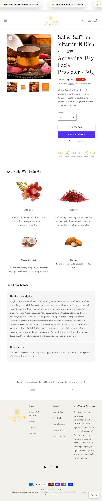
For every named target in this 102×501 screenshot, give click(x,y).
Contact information (52, 495)
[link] (28, 191)
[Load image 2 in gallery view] (23, 87)
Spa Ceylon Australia (54, 489)
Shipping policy (84, 492)
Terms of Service (58, 424)
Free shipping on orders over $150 (20, 4)
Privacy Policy (57, 412)
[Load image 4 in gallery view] (45, 87)
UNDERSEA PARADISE (34, 413)
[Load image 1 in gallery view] (12, 87)
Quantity (61, 112)
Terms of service (70, 492)
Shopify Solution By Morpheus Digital (25, 492)
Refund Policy (57, 418)
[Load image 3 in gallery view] (34, 87)
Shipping (71, 84)
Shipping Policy (58, 430)
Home (31, 421)
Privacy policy (58, 492)
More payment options (76, 141)
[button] (5, 20)
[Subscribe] (72, 390)
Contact (32, 433)
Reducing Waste (58, 436)
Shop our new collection (69, 4)
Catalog (32, 427)
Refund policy (45, 492)
